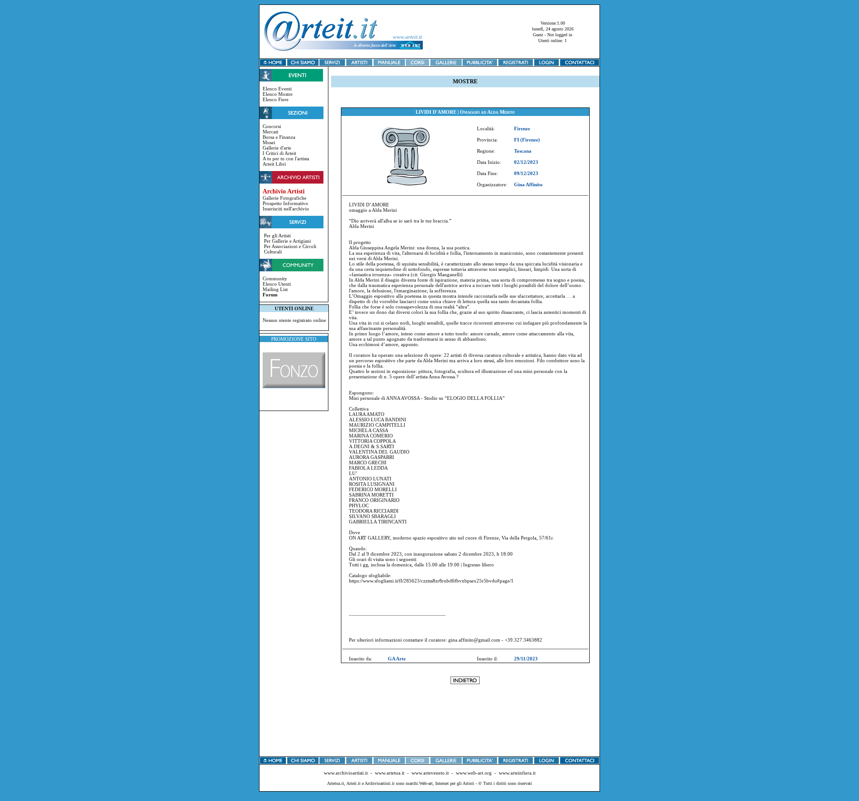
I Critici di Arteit (279, 153)
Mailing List (275, 289)
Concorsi (272, 126)
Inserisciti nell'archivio (286, 208)
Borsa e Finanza (279, 137)
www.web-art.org (474, 772)
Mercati (270, 131)
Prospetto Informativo (285, 203)
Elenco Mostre (278, 94)
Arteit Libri (274, 164)
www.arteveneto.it (430, 772)
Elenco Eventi (277, 88)
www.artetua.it (389, 772)
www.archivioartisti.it (346, 772)
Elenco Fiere (276, 99)
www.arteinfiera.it (517, 772)
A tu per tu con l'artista (286, 158)
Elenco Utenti (277, 284)
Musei (269, 142)
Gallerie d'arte (277, 147)
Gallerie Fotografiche (284, 198)
